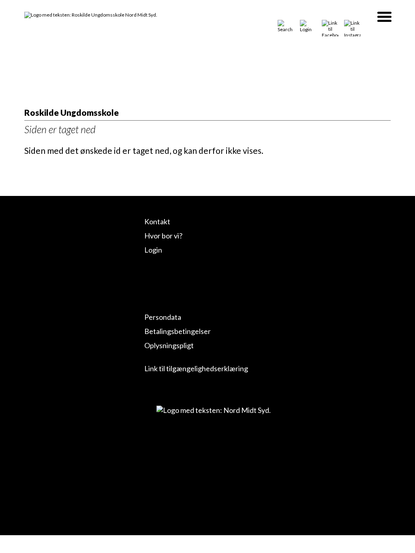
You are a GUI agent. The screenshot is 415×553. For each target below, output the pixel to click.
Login (153, 249)
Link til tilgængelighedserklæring (196, 368)
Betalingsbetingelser (177, 331)
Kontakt (157, 221)
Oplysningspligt (169, 345)
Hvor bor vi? (163, 235)
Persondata (162, 317)
